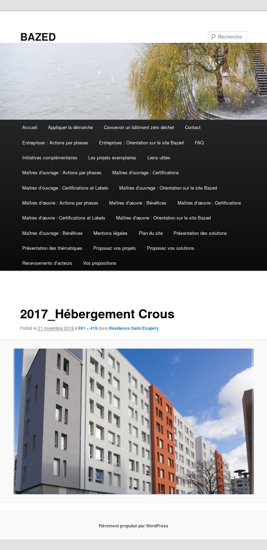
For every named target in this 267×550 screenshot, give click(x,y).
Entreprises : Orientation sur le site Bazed (141, 142)
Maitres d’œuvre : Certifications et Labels (63, 217)
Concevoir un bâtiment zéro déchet (139, 127)
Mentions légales (111, 233)
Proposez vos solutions (170, 248)
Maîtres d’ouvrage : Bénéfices (52, 233)
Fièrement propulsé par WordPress (133, 526)
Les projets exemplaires (112, 157)
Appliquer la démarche (70, 127)
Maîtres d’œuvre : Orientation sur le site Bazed (163, 217)
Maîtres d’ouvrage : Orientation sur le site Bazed (168, 187)
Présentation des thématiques (52, 248)
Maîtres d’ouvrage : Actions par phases (62, 172)
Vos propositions (99, 263)
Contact (193, 127)
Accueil (29, 127)
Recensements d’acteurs (47, 263)
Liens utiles (158, 157)
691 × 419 (87, 328)
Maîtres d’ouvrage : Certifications (145, 172)
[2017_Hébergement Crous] (133, 421)
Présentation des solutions (200, 233)
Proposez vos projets (114, 248)
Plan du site (151, 233)
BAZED (38, 36)
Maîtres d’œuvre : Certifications (209, 202)
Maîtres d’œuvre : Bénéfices (138, 202)
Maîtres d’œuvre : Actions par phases (60, 202)
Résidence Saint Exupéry (134, 328)
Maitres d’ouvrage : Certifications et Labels (65, 187)
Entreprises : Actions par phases (55, 142)
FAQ (199, 142)
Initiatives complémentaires (50, 157)
